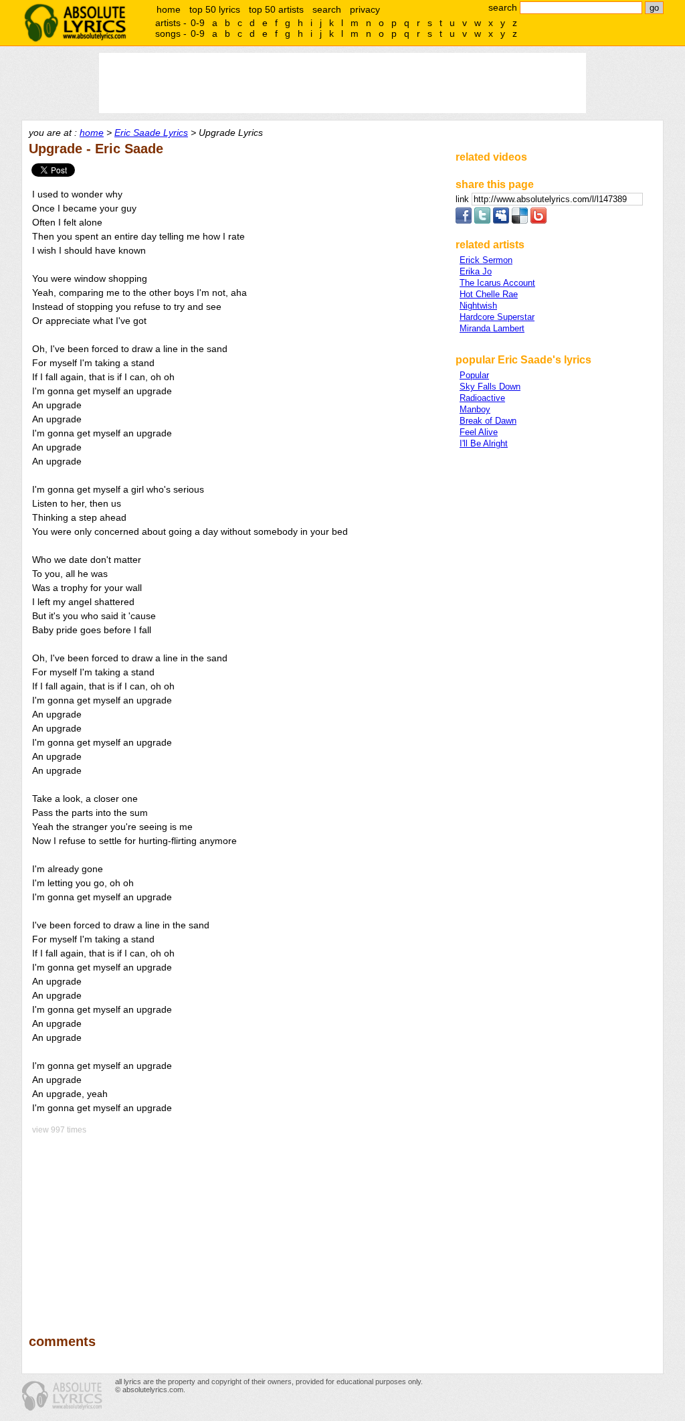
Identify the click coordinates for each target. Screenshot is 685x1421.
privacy (365, 9)
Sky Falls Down (490, 387)
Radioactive (482, 398)
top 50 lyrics (214, 9)
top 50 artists (276, 9)
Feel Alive (479, 432)
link (464, 199)
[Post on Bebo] (538, 221)
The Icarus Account (497, 283)
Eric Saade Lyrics (151, 132)
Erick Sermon (486, 260)
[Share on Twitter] (482, 221)
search (326, 9)
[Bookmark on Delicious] (520, 221)
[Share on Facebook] (464, 221)
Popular (474, 375)
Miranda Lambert (492, 328)
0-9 (198, 22)
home (169, 9)
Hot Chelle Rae (489, 294)
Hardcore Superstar (497, 317)
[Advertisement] (236, 1225)
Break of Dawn (488, 421)
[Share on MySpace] (501, 221)
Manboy (475, 409)
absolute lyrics (74, 22)
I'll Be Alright (484, 443)
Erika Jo (476, 271)
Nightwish (478, 306)
